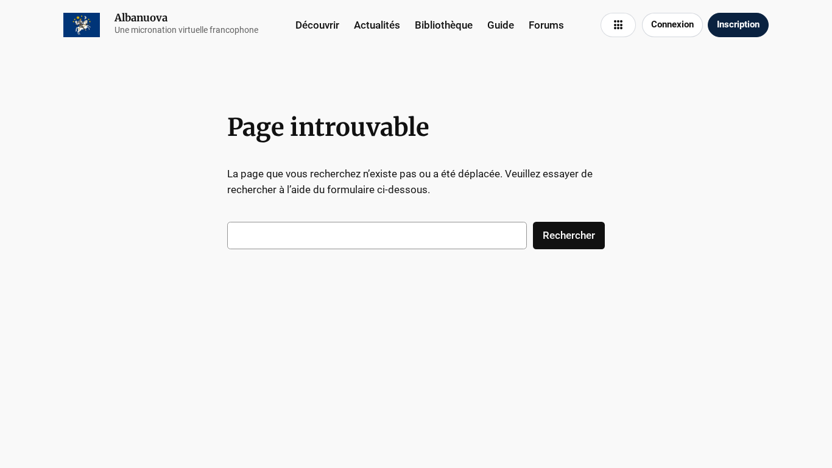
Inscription (738, 24)
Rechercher (569, 235)
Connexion (672, 24)
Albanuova (141, 17)
